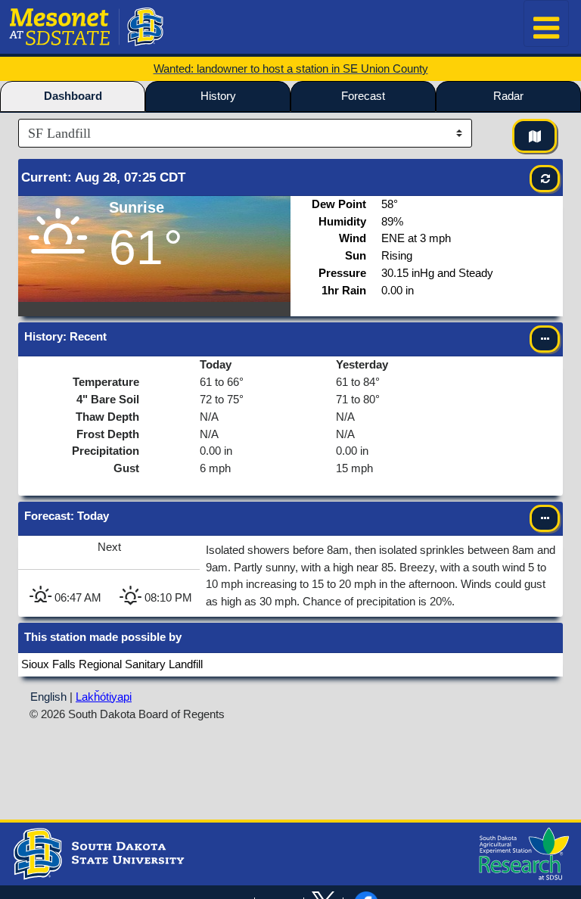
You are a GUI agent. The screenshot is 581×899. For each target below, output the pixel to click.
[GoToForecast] (545, 518)
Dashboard (73, 95)
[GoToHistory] (545, 339)
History (218, 95)
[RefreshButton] (545, 178)
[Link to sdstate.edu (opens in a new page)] (97, 853)
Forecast (363, 95)
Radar (508, 95)
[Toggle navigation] (546, 23)
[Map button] (534, 136)
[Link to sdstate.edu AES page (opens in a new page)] (520, 853)
